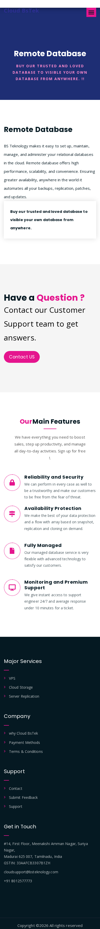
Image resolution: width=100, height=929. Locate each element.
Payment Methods (24, 742)
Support (15, 806)
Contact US (22, 357)
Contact (15, 788)
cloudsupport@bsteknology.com (31, 871)
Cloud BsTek (21, 10)
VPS (12, 678)
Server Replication (24, 696)
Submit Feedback (23, 797)
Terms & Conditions (26, 751)
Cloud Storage (21, 687)
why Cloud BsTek (23, 733)
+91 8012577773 (18, 880)
